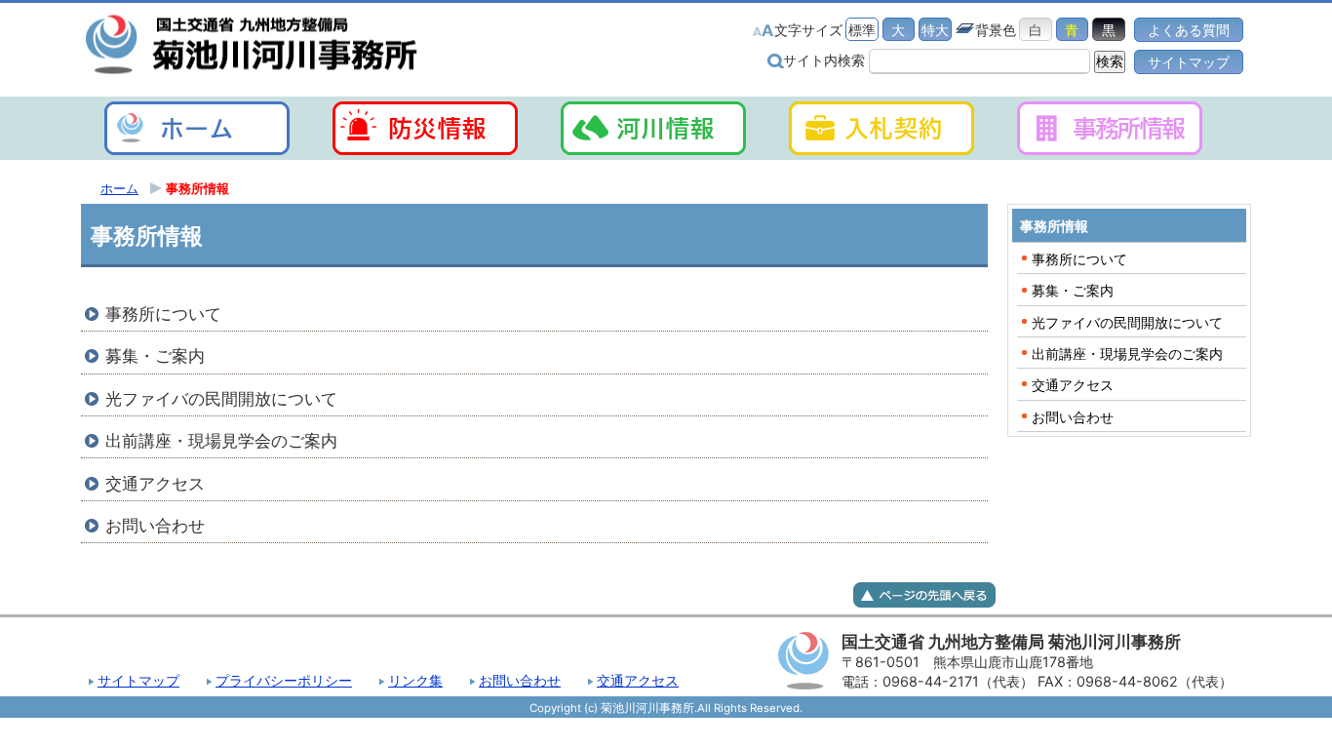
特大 (935, 29)
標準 (862, 29)
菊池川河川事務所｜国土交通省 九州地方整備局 (251, 44)
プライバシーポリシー (283, 680)
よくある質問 (1189, 29)
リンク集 (415, 680)
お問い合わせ (520, 680)
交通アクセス (638, 680)
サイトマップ (1189, 62)
